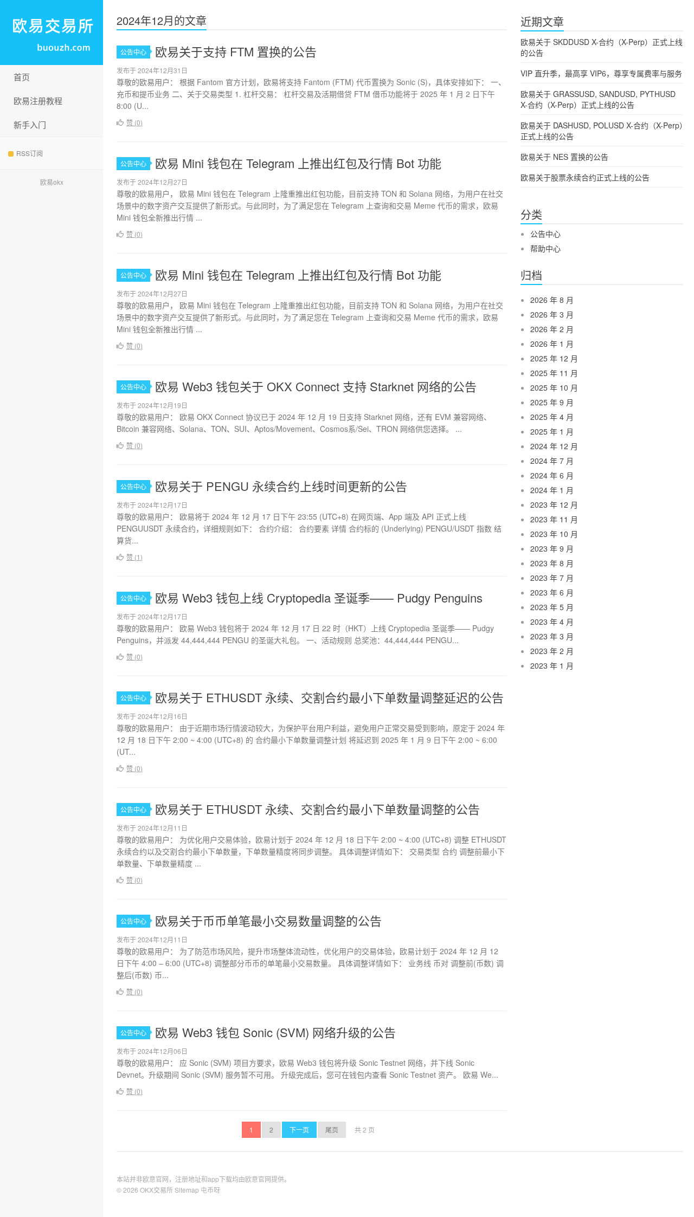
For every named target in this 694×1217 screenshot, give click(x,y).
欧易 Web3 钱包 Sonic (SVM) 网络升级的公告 (275, 1032)
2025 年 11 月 (554, 372)
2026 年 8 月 (552, 299)
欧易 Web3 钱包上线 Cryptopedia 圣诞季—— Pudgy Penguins (319, 597)
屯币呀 (210, 1189)
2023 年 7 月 (552, 577)
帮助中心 (545, 248)
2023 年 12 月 (554, 504)
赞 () (134, 122)
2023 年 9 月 (552, 548)
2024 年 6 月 (552, 475)
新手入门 (30, 124)
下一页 (299, 1129)
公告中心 (133, 51)
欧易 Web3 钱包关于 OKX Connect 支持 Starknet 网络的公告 (316, 386)
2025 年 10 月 (554, 387)
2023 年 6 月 (552, 592)
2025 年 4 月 (552, 416)
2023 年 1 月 (552, 665)
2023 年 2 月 (552, 650)
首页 (22, 76)
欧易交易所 (51, 32)
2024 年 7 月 (552, 460)
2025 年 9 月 (552, 402)
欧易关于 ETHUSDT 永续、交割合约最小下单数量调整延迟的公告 (329, 697)
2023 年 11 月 (554, 519)
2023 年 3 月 (552, 636)
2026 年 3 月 (552, 314)
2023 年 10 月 (554, 533)
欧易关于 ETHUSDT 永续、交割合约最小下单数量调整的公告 (317, 808)
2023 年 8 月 (552, 563)
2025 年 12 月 (554, 358)
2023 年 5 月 (552, 606)
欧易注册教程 (38, 100)
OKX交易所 (156, 1189)
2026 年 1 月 (552, 343)
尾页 (331, 1129)
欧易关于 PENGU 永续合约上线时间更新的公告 (281, 485)
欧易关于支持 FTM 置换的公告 (236, 51)
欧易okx (51, 181)
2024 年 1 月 (552, 489)
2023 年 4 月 (552, 621)
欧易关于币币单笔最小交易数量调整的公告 (268, 920)
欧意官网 (258, 1178)
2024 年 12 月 (554, 446)
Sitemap (187, 1189)
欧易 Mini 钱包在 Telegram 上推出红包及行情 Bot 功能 (298, 162)
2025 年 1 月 (552, 431)
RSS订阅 (29, 153)
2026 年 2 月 (552, 328)
